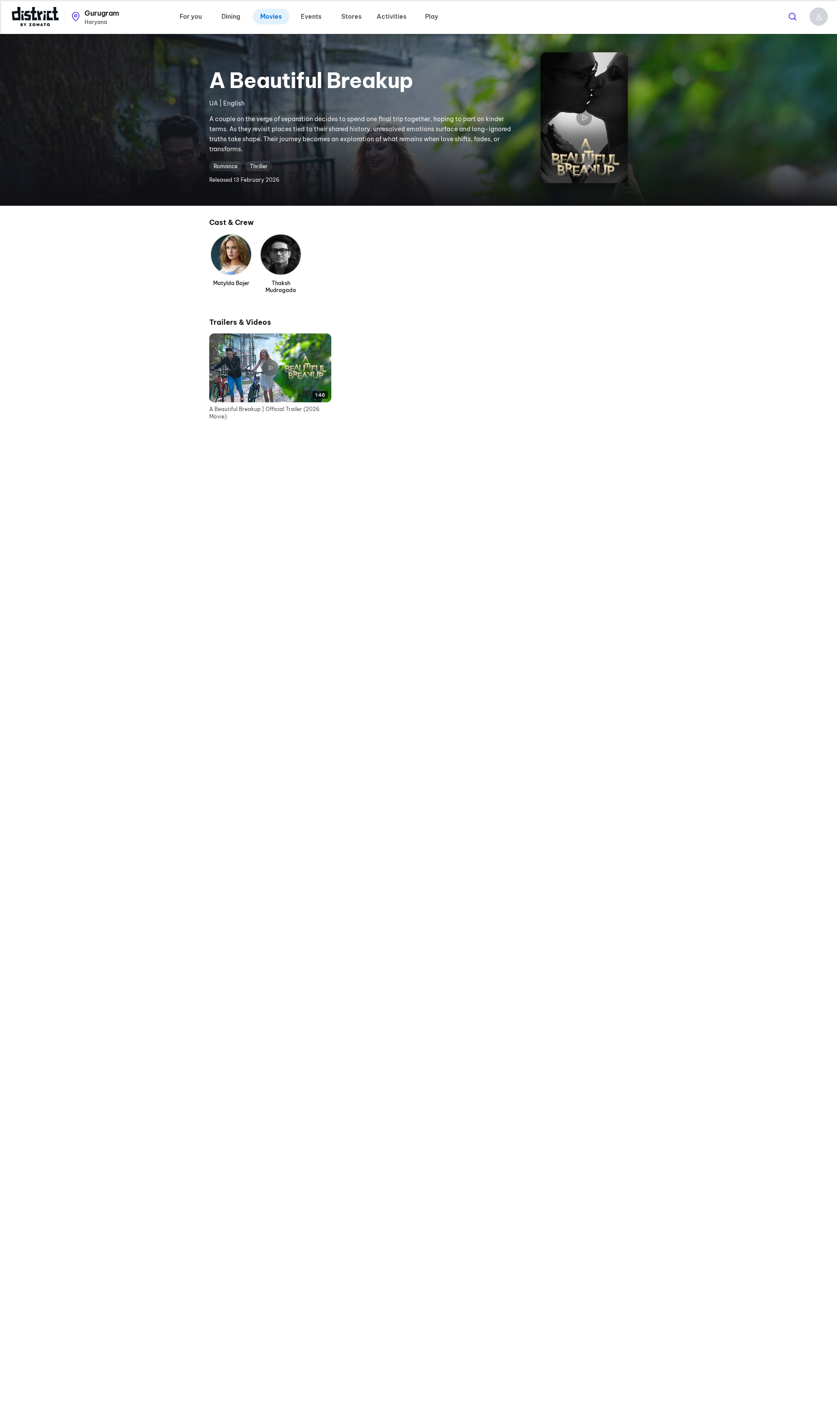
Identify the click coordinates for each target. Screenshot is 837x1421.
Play (431, 16)
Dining (230, 16)
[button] (819, 16)
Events (311, 16)
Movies (271, 16)
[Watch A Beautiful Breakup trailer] (584, 118)
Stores (351, 16)
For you (191, 16)
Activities (391, 16)
